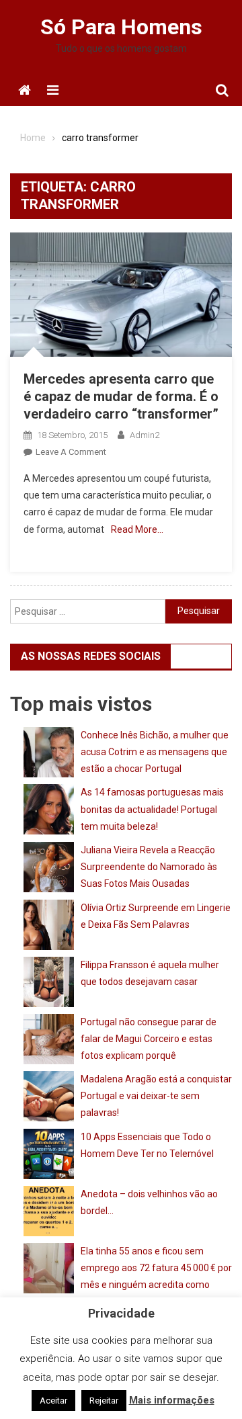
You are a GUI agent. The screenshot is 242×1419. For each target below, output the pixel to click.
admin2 (144, 435)
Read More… (137, 529)
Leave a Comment (71, 452)
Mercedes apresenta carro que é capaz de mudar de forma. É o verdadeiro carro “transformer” (121, 396)
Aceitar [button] (53, 1400)
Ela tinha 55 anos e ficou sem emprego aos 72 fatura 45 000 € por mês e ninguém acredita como (156, 1268)
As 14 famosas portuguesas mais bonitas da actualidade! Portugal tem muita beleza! (152, 809)
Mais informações (171, 1400)
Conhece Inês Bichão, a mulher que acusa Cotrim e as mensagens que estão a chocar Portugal (155, 752)
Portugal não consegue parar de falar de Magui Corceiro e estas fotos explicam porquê (148, 1039)
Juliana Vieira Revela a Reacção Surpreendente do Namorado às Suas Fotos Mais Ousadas (149, 867)
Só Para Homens (121, 27)
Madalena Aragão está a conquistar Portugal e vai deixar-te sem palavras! (156, 1096)
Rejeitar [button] (103, 1400)
